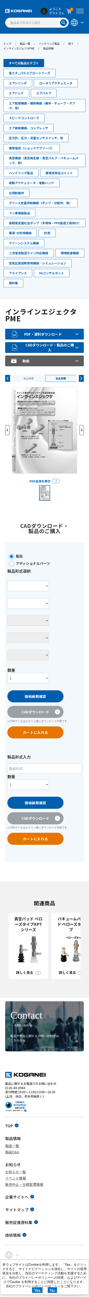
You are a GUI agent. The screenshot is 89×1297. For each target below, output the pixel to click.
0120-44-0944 (15, 1088)
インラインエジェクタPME (19, 48)
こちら (56, 1285)
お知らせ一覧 (15, 1171)
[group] (28, 946)
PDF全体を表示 (40, 481)
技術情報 (13, 1235)
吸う (70, 43)
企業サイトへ (17, 1197)
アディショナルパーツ (33, 563)
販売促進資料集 (18, 1222)
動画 (25, 360)
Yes (37, 1290)
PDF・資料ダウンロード (43, 334)
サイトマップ (17, 1209)
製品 (19, 556)
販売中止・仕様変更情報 (24, 1184)
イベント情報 (15, 1178)
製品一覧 (25, 43)
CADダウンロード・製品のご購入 (49, 347)
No (52, 1290)
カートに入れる (35, 732)
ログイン (30, 721)
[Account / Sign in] (44, 11)
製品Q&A (12, 1152)
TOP (9, 1125)
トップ (7, 43)
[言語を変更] (77, 22)
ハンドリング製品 (49, 43)
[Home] (18, 11)
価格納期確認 (35, 696)
